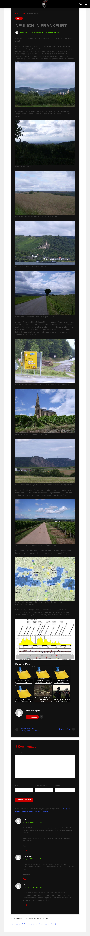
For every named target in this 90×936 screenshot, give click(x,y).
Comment (18, 753)
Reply (25, 850)
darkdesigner (23, 32)
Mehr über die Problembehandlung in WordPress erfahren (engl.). (35, 924)
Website (57, 785)
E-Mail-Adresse (41, 785)
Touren (23, 13)
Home (17, 13)
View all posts (32, 717)
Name (17, 785)
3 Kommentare (48, 32)
